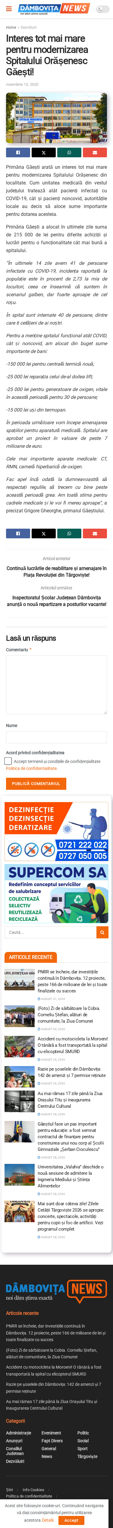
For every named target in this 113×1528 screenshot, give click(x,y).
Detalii (47, 1520)
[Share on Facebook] (18, 152)
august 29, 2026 (52, 1059)
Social (83, 1440)
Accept (71, 1520)
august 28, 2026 (52, 1114)
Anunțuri (14, 1440)
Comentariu (19, 649)
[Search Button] (102, 932)
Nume (11, 725)
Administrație (18, 1432)
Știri (9, 1490)
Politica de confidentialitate (31, 768)
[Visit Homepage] (54, 9)
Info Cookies (33, 1490)
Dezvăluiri (29, 27)
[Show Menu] (9, 9)
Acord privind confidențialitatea (35, 752)
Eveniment (51, 1432)
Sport (82, 1448)
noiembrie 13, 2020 (22, 84)
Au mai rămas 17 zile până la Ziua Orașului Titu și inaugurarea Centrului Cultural (70, 1100)
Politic (83, 1432)
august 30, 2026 (52, 1029)
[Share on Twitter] (44, 152)
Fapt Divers (52, 1440)
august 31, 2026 (52, 999)
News (47, 1456)
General (49, 1448)
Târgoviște (87, 1456)
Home (11, 27)
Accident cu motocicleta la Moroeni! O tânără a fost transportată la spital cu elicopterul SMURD (73, 1045)
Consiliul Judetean (15, 1451)
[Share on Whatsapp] (69, 152)
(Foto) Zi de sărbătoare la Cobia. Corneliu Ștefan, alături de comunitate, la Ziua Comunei (69, 1015)
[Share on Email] (95, 152)
